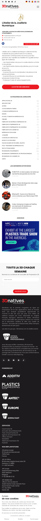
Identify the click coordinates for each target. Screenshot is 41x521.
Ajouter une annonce (20, 87)
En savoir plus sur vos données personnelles (13, 513)
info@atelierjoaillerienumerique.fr (12, 35)
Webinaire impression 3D (10, 441)
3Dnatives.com (21, 329)
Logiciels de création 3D (17, 31)
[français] (35, 1)
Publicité (5, 443)
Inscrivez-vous (20, 291)
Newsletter (5, 439)
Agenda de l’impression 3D (11, 435)
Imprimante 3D (7, 429)
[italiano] (38, 1)
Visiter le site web (30, 44)
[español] (32, 1)
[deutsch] (26, 1)
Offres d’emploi (7, 437)
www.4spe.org (18, 354)
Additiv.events (33, 329)
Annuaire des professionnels (11, 431)
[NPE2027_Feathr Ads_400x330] (20, 236)
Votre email (8, 279)
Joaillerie (5, 31)
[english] (29, 1)
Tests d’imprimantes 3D (10, 433)
